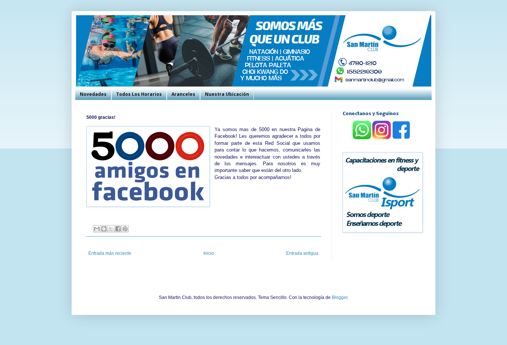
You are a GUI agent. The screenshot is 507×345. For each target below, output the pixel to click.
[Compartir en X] (111, 228)
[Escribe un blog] (104, 228)
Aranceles (183, 94)
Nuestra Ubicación (227, 94)
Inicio (208, 253)
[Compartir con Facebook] (118, 228)
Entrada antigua (302, 253)
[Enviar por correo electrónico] (97, 228)
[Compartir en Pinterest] (125, 228)
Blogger (339, 297)
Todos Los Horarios (139, 94)
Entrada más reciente (109, 253)
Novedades (93, 94)
